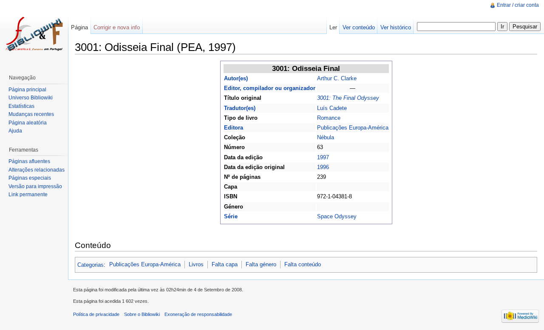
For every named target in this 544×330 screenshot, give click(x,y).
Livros (196, 264)
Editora (233, 127)
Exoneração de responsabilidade (198, 314)
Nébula (325, 137)
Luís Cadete (332, 108)
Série (231, 216)
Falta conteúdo (302, 264)
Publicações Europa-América (352, 127)
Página (79, 27)
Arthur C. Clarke (337, 78)
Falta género (261, 264)
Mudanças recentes (31, 114)
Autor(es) (236, 78)
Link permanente (28, 194)
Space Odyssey (337, 216)
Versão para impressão (35, 186)
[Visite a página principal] (34, 34)
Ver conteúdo (359, 27)
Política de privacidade (96, 314)
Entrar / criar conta (518, 5)
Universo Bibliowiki (30, 98)
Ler (333, 27)
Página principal (27, 90)
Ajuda (15, 131)
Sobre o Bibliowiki (142, 314)
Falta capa (225, 264)
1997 (323, 157)
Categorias (90, 264)
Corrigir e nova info (117, 27)
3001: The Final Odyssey (348, 98)
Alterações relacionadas (36, 170)
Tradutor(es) (239, 108)
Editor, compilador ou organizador (269, 88)
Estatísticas (21, 106)
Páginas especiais (29, 178)
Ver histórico (395, 27)
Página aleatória (27, 123)
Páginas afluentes (29, 161)
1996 (323, 167)
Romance (328, 118)
